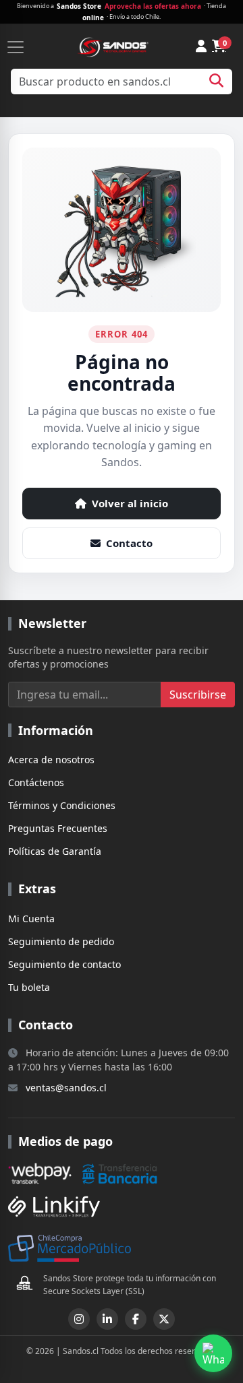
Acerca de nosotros (51, 759)
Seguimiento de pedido (61, 941)
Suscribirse (197, 694)
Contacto (129, 543)
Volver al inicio (130, 503)
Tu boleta (29, 987)
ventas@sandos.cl (66, 1087)
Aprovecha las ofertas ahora (153, 6)
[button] (213, 1353)
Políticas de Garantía (54, 851)
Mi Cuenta (31, 918)
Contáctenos (36, 782)
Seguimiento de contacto (64, 964)
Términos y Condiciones (61, 805)
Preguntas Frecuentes (57, 828)
